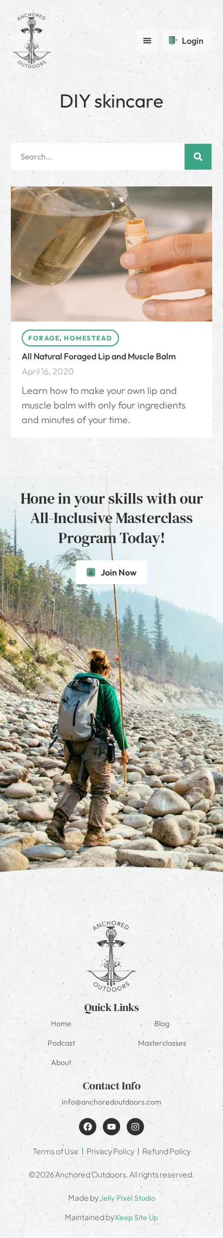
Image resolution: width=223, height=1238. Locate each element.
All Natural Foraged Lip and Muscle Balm (99, 356)
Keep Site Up (136, 1217)
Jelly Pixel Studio (127, 1198)
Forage (44, 338)
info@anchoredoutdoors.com (111, 1102)
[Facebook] (87, 1126)
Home (61, 1023)
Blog (161, 1023)
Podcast (61, 1043)
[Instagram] (135, 1126)
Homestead (88, 338)
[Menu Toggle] (147, 40)
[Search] (198, 157)
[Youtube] (111, 1126)
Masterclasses (162, 1043)
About (61, 1062)
